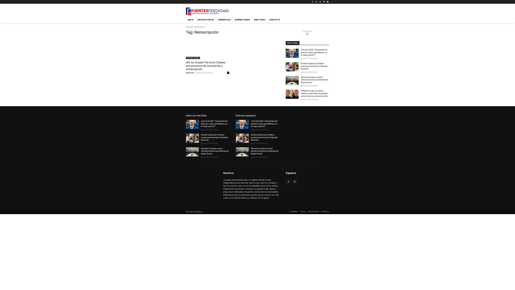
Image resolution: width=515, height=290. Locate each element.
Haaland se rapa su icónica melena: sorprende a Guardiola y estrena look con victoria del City (314, 93)
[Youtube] (327, 1)
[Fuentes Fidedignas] (207, 11)
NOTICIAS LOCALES (193, 58)
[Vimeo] (323, 1)
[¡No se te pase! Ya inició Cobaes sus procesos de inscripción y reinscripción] (207, 48)
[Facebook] (312, 1)
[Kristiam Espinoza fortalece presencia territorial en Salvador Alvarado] (292, 66)
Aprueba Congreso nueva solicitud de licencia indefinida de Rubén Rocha (314, 80)
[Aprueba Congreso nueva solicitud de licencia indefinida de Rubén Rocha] (292, 80)
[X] (320, 1)
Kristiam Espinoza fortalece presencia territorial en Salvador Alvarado (314, 66)
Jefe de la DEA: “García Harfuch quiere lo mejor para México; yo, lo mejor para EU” (314, 52)
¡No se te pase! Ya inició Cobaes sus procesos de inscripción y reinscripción (205, 66)
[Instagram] (316, 1)
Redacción (190, 73)
